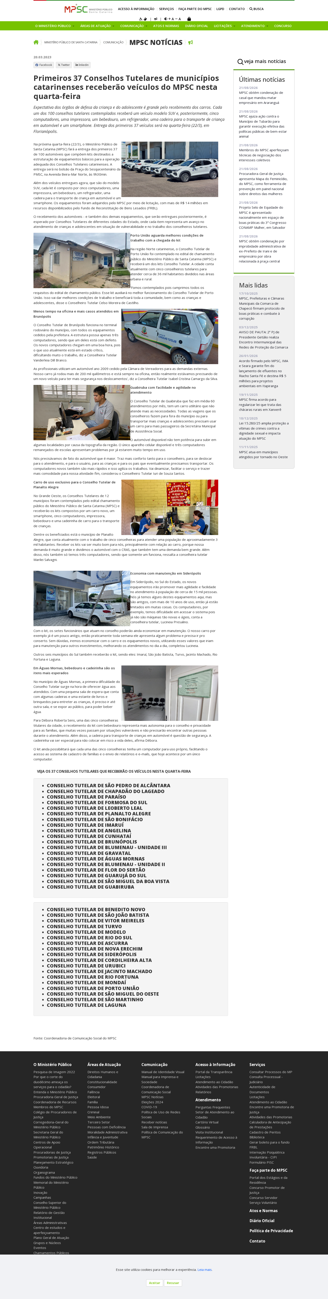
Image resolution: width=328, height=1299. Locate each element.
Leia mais (204, 1269)
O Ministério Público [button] (53, 26)
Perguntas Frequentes (212, 1107)
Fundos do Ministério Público (55, 1177)
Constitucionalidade (102, 1082)
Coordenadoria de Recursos (55, 1102)
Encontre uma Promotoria (215, 1147)
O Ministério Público (52, 1064)
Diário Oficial (196, 26)
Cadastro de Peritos (265, 1132)
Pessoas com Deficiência (106, 1127)
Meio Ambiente (99, 1117)
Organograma (44, 1172)
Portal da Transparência (213, 1072)
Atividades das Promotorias (216, 1087)
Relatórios (203, 1092)
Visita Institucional (209, 1132)
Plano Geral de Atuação (51, 1237)
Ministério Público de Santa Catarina (71, 42)
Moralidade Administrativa (107, 1132)
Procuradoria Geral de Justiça (55, 1097)
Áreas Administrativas (50, 1222)
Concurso (283, 26)
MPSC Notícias (156, 42)
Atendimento (208, 1099)
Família (92, 1102)
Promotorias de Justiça (51, 1157)
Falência (93, 1092)
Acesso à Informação (136, 9)
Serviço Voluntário (263, 1202)
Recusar (173, 1283)
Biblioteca (256, 1137)
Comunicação (113, 42)
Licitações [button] (223, 26)
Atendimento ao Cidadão (214, 1082)
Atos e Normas (166, 26)
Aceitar (154, 1283)
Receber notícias (154, 1122)
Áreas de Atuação (104, 1064)
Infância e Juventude (102, 1137)
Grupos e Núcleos (47, 1242)
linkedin (84, 65)
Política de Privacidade (271, 1230)
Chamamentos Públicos (51, 1253)
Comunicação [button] (132, 26)
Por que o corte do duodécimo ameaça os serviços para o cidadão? (52, 1081)
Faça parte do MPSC (195, 9)
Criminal (93, 1112)
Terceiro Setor (98, 1122)
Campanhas (42, 1197)
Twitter (65, 65)
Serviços (166, 9)
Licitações (203, 1076)
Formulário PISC (261, 1162)
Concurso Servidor (263, 1197)
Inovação (40, 1192)
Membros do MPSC (48, 1107)
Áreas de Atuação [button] (96, 26)
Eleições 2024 (152, 1102)
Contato (237, 9)
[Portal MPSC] (90, 9)
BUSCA (258, 9)
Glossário (202, 1127)
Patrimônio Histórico (103, 1147)
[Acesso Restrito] (189, 19)
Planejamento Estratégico (53, 1162)
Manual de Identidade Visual (162, 1072)
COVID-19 (149, 1107)
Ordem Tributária (100, 1142)
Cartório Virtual (206, 1122)
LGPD (220, 9)
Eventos (39, 1247)
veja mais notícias (265, 61)
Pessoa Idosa (98, 1107)
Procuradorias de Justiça (52, 1152)
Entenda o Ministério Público (55, 1092)
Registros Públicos (101, 1152)
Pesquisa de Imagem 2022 (54, 1072)
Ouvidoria (40, 1167)
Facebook (45, 65)
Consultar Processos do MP (270, 1072)
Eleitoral (93, 1097)
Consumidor (96, 1087)
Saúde (92, 1157)
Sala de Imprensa (154, 1127)
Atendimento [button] (253, 26)
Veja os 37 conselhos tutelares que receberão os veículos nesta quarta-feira (114, 771)
